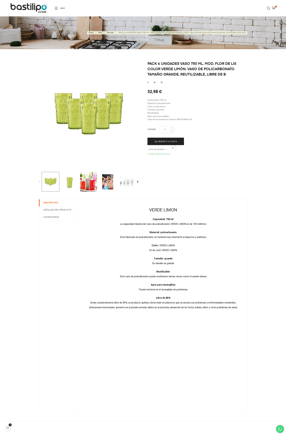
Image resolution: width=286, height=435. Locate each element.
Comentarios (51, 217)
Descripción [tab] (50, 203)
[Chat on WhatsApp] (280, 429)
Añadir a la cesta (167, 141)
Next (137, 181)
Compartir (148, 82)
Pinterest (162, 82)
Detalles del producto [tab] (57, 210)
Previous (39, 181)
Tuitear (155, 82)
